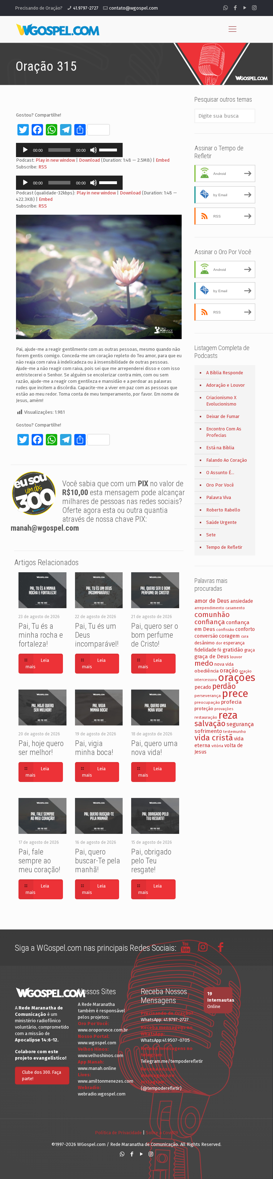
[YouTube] (244, 8)
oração (229, 670)
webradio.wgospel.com (101, 1094)
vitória (217, 745)
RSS (42, 167)
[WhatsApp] (225, 8)
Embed (163, 160)
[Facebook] (235, 8)
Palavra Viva (218, 497)
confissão (225, 629)
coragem (229, 636)
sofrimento (208, 731)
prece (235, 693)
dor (219, 643)
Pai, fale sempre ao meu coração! (39, 860)
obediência (206, 671)
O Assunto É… (220, 472)
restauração (205, 717)
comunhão (212, 614)
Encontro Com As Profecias (223, 432)
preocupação (207, 702)
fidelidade (205, 650)
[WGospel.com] (57, 29)
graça (249, 650)
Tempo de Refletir (224, 547)
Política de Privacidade (118, 1132)
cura (244, 636)
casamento (235, 608)
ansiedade (241, 601)
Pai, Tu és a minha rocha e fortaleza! (40, 635)
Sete (211, 534)
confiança (209, 622)
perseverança (207, 695)
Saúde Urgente (221, 522)
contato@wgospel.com (133, 8)
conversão (206, 636)
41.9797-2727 (85, 8)
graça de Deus (211, 656)
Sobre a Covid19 (162, 1132)
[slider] (109, 149)
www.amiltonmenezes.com (105, 1081)
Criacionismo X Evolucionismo (221, 401)
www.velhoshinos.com (100, 1055)
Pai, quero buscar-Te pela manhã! (97, 860)
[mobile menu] (232, 29)
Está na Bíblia (220, 447)
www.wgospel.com (97, 1042)
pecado (202, 687)
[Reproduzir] (25, 150)
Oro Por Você (220, 485)
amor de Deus (211, 600)
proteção (203, 708)
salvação (209, 723)
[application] (69, 150)
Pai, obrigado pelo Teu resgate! (151, 860)
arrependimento (209, 608)
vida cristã (213, 738)
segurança (240, 724)
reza (228, 715)
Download (89, 160)
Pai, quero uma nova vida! (154, 748)
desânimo (204, 642)
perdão (224, 686)
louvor (236, 656)
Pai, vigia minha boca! (94, 748)
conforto (245, 629)
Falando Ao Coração (226, 460)
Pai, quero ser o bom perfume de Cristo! (154, 635)
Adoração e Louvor (225, 385)
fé (219, 650)
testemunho (234, 731)
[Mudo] (93, 150)
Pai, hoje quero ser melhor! (41, 748)
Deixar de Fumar (223, 416)
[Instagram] (254, 8)
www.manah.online (97, 1068)
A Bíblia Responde (224, 372)
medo (203, 663)
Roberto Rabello (223, 510)
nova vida (224, 664)
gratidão (233, 650)
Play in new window (55, 160)
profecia (231, 702)
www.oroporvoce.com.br (103, 1030)
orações (236, 677)
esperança (234, 642)
